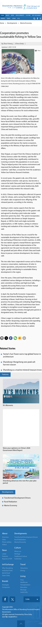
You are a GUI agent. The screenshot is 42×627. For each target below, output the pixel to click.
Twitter (12, 599)
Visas (22, 580)
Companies (6, 587)
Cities (4, 540)
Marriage (23, 590)
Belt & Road (6, 573)
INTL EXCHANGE (36, 15)
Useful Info (24, 592)
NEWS (12, 15)
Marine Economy (26, 23)
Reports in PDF (7, 559)
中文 (18, 18)
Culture (17, 548)
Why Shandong (7, 568)
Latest (4, 554)
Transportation (25, 585)
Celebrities (18, 559)
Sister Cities (6, 575)
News (4, 550)
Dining (22, 571)
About (4, 534)
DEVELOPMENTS (20, 15)
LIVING (14, 18)
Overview (5, 537)
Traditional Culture (20, 556)
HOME (2, 15)
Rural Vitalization (10, 502)
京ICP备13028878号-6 (9, 617)
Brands (5, 581)
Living (22, 576)
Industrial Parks (7, 571)
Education (23, 587)
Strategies (5, 585)
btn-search (34, 18)
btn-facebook (37, 18)
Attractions (24, 568)
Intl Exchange (8, 565)
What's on (17, 551)
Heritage (17, 554)
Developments (12, 23)
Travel (22, 565)
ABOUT (7, 15)
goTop (21, 623)
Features (5, 374)
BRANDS (3, 18)
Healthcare (24, 582)
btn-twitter (40, 18)
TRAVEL (8, 18)
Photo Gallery (6, 542)
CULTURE (28, 15)
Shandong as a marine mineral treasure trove (22, 370)
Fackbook (5, 599)
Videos (4, 545)
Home (2, 23)
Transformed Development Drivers (17, 498)
